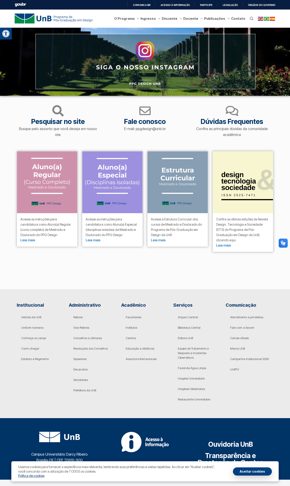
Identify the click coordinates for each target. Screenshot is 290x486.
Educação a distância (140, 348)
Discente (169, 18)
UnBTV (234, 369)
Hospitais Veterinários (191, 389)
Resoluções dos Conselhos (90, 348)
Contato (238, 18)
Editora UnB (185, 338)
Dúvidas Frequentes (232, 121)
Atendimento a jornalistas (246, 317)
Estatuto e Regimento (35, 359)
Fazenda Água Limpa (192, 368)
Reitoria (78, 317)
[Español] (273, 18)
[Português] (267, 18)
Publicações (214, 18)
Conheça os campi (33, 338)
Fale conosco (145, 121)
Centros (131, 338)
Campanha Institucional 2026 (249, 359)
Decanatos (80, 369)
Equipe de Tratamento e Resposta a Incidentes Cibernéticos (193, 353)
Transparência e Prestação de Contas (230, 458)
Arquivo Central (188, 317)
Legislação (230, 5)
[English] (261, 18)
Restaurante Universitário (194, 399)
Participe (206, 5)
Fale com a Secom (242, 327)
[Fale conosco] (145, 110)
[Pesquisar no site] (58, 110)
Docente (190, 18)
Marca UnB (237, 348)
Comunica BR (141, 5)
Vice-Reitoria (81, 327)
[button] (6, 33)
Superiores (80, 359)
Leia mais (27, 240)
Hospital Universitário (191, 378)
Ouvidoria (230, 444)
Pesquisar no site (58, 121)
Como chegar (30, 348)
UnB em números (32, 327)
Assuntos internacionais (141, 359)
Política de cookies (31, 476)
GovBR (20, 4)
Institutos (131, 327)
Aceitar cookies (252, 471)
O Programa (124, 18)
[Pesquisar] (251, 18)
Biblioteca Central (189, 327)
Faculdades (133, 317)
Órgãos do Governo (261, 5)
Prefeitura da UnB (84, 390)
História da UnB (31, 317)
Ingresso (148, 18)
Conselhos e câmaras (87, 338)
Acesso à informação (175, 5)
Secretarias (80, 380)
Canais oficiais (239, 338)
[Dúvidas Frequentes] (232, 110)
